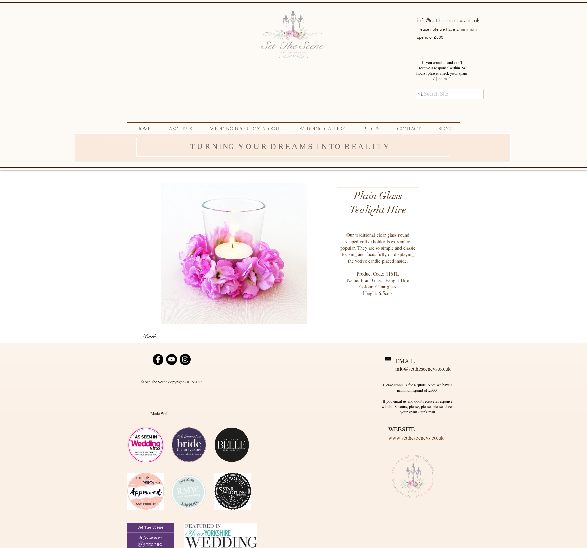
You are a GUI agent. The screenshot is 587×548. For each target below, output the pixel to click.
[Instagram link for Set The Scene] (185, 359)
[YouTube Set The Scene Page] (171, 359)
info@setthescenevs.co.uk (448, 20)
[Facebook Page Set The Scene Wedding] (158, 359)
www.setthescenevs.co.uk (416, 437)
